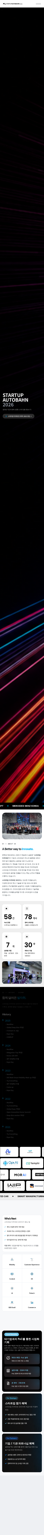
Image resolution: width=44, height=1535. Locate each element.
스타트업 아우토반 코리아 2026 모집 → (18, 416)
